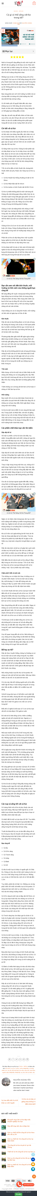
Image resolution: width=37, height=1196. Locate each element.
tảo (24, 1072)
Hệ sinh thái (15, 1070)
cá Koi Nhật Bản (24, 1068)
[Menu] (2, 3)
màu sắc (26, 1070)
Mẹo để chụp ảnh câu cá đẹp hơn (18, 1126)
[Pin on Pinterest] (23, 1059)
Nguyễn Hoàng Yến (24, 23)
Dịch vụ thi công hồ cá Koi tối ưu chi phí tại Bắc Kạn (20, 1159)
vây (34, 1072)
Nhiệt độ (17, 1072)
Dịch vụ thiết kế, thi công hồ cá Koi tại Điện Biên (20, 1165)
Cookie (18, 1192)
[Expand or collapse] (33, 51)
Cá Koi (17, 1068)
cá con (13, 1068)
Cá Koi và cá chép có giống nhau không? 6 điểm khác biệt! (29, 1101)
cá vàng (31, 1068)
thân (31, 1072)
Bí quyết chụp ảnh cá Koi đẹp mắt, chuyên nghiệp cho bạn (19, 1121)
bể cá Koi (8, 1068)
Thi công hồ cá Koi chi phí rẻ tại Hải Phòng (19, 1146)
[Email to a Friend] (20, 1059)
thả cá (27, 1072)
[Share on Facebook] (13, 1059)
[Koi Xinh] (18, 3)
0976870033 (29, 1185)
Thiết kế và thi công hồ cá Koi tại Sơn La (21, 1152)
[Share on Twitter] (16, 1059)
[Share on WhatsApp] (9, 1059)
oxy (21, 1072)
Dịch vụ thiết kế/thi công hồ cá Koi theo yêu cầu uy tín (20, 1133)
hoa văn (21, 1070)
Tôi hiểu (18, 1194)
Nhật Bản (12, 1072)
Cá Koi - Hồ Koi (18, 11)
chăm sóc (4, 1070)
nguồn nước (5, 1072)
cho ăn (9, 1070)
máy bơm (32, 1070)
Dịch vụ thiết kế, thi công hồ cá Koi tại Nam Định (20, 1140)
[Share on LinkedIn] (27, 1059)
